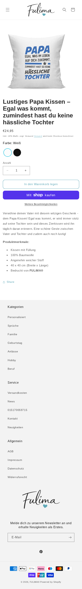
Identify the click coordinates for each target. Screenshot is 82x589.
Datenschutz (16, 468)
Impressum (15, 459)
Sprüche (13, 325)
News (11, 401)
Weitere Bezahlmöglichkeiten (41, 204)
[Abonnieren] (70, 537)
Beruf (11, 368)
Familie (12, 334)
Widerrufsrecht (17, 477)
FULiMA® (35, 582)
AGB (11, 451)
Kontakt (13, 418)
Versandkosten (17, 392)
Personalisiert (17, 317)
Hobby (12, 360)
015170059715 (17, 409)
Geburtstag (15, 342)
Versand (38, 136)
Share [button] (10, 281)
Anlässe (13, 351)
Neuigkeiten (15, 427)
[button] (7, 10)
